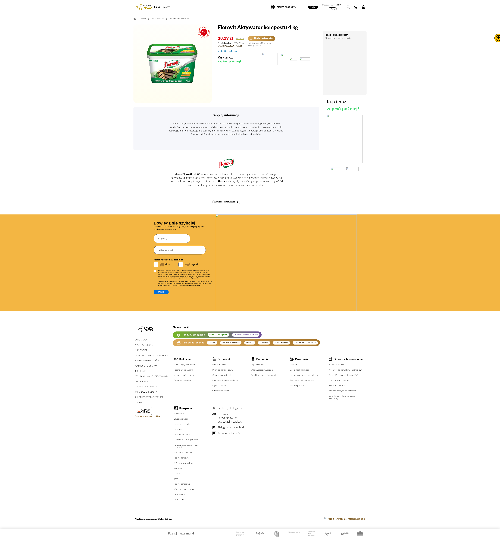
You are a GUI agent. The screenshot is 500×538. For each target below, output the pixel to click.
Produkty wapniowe (183, 453)
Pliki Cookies (142, 350)
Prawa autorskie (144, 345)
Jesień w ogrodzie (182, 424)
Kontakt (139, 402)
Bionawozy (179, 414)
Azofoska (264, 343)
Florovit (249, 343)
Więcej (332, 9)
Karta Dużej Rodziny (146, 392)
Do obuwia (301, 359)
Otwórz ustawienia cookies (147, 416)
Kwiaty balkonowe (182, 435)
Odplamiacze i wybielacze (262, 370)
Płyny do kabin (219, 386)
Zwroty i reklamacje (146, 387)
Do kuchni (185, 359)
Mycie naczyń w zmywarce (186, 375)
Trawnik (177, 473)
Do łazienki (224, 359)
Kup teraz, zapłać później (149, 397)
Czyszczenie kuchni (182, 380)
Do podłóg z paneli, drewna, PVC (343, 375)
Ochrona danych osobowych (151, 355)
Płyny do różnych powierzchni (342, 391)
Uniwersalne (179, 494)
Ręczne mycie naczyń (183, 370)
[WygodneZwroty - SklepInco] (143, 410)
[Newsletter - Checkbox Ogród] (180, 264)
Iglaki (176, 479)
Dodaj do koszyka (263, 38)
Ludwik (212, 343)
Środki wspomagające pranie (264, 375)
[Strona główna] (143, 7)
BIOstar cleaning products (246, 335)
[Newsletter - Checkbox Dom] (156, 264)
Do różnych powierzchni (348, 359)
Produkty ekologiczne (230, 408)
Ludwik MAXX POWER (305, 343)
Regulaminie (194, 278)
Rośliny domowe (181, 458)
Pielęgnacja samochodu (231, 427)
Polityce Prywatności (193, 285)
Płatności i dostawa (146, 366)
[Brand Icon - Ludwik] (294, 534)
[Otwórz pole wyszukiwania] (348, 7)
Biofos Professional (231, 343)
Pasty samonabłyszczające (302, 380)
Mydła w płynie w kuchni (185, 365)
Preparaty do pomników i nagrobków (345, 370)
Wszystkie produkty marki (224, 202)
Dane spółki (141, 340)
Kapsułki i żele (257, 365)
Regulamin (140, 371)
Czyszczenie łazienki (221, 375)
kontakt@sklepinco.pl (227, 51)
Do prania (262, 359)
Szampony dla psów (229, 433)
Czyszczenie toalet (220, 391)
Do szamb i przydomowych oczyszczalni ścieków (230, 418)
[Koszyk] (356, 7)
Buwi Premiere (281, 343)
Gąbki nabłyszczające (299, 370)
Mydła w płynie (219, 365)
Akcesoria (294, 365)
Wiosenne (178, 468)
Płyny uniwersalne (337, 386)
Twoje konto (142, 381)
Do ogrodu (143, 18)
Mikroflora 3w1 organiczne (186, 440)
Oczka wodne (180, 500)
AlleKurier (147, 412)
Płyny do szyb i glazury (222, 370)
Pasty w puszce (297, 386)
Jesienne (178, 429)
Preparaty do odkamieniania (225, 380)
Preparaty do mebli (337, 365)
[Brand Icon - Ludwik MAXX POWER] (241, 534)
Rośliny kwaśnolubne (183, 463)
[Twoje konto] (363, 7)
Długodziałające (181, 419)
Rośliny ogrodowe (182, 484)
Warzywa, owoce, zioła (157, 18)
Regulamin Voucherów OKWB (151, 376)
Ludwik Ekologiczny (218, 335)
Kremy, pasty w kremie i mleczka (304, 375)
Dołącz (161, 292)
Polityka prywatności (147, 361)
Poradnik (313, 7)
